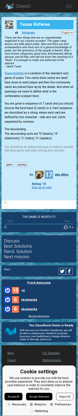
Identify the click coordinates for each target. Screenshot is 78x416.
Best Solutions (18, 246)
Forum (12, 360)
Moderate (28, 33)
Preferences (63, 404)
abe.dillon (62, 174)
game (9, 164)
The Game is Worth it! (39, 217)
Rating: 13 (39, 184)
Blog (11, 353)
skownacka (29, 299)
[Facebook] (70, 271)
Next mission (17, 256)
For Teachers (51, 353)
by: (32, 174)
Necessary (19, 404)
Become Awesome (39, 316)
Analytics (40, 404)
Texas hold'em (14, 73)
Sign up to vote (42, 187)
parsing (22, 164)
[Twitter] (62, 271)
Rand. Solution (18, 251)
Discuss (12, 241)
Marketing (41, 411)
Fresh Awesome (39, 283)
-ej (23, 290)
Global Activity (51, 360)
